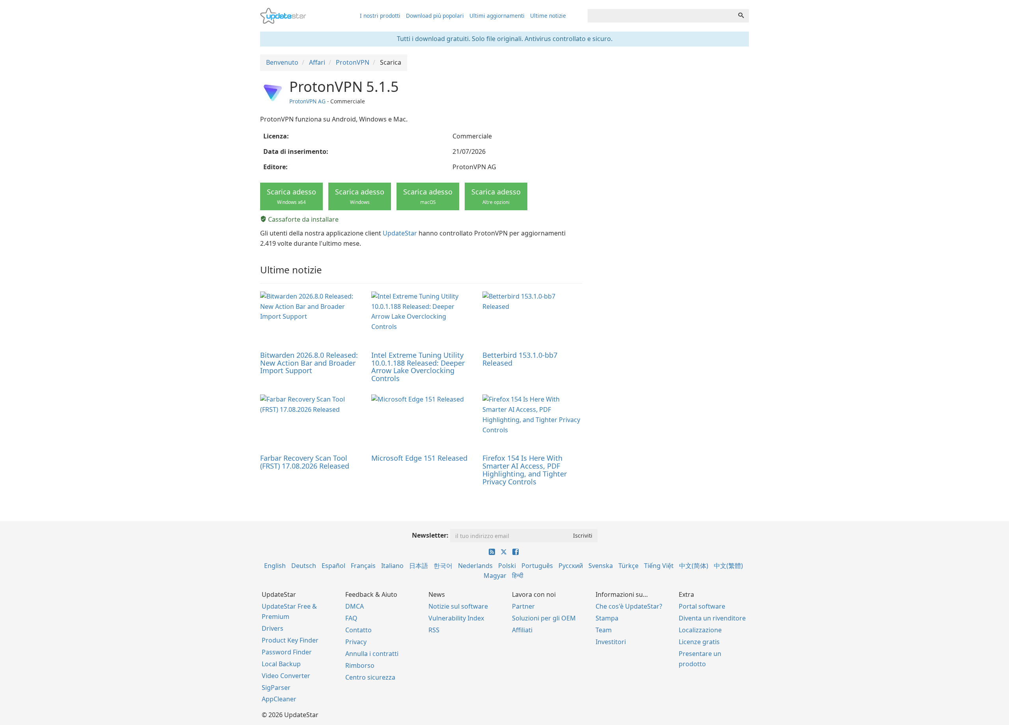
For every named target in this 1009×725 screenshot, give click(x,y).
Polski (507, 565)
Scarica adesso (291, 196)
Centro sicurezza (370, 677)
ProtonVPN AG (307, 101)
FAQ (351, 618)
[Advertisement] (671, 134)
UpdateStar (400, 233)
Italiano (392, 565)
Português (537, 565)
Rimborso (359, 665)
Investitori (611, 641)
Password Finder (287, 652)
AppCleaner (279, 699)
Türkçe (628, 565)
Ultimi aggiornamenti (497, 15)
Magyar (495, 575)
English (275, 565)
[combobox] (660, 15)
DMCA (354, 606)
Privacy (356, 641)
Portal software (702, 606)
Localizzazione (700, 630)
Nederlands (475, 565)
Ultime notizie (548, 15)
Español (333, 565)
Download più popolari (435, 15)
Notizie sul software (458, 606)
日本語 (418, 565)
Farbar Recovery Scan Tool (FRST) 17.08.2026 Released (304, 462)
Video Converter (286, 675)
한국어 (443, 565)
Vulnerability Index (456, 618)
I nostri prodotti (380, 15)
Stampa (607, 618)
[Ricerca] (741, 15)
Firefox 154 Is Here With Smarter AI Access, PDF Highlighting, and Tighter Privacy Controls (524, 469)
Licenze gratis (699, 641)
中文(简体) (693, 565)
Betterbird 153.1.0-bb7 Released (519, 359)
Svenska (600, 565)
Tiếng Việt (659, 565)
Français (363, 565)
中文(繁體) (728, 565)
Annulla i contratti (371, 653)
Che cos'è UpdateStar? (629, 606)
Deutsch (303, 565)
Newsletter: (430, 535)
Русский (570, 565)
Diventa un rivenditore (712, 618)
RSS (433, 630)
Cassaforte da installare (302, 219)
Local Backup (281, 664)
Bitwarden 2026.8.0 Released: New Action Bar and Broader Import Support (309, 363)
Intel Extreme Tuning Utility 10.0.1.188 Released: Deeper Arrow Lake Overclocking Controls (418, 366)
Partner (523, 606)
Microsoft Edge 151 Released (419, 458)
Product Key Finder (290, 640)
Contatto (358, 630)
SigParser (276, 687)
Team (604, 630)
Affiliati (522, 630)
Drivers (272, 628)
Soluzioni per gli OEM (544, 618)
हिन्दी (517, 575)
